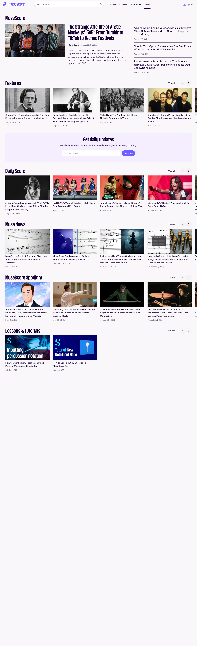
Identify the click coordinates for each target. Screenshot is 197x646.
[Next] (189, 83)
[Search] (101, 4)
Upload (190, 4)
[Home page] (14, 4)
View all (171, 83)
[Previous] (183, 83)
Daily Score (73, 45)
